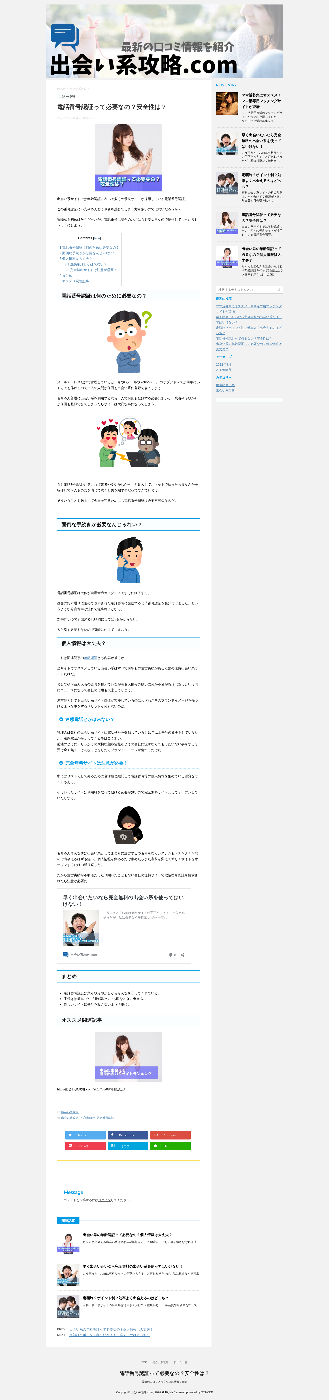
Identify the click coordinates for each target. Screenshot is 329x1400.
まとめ (66, 275)
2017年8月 (223, 370)
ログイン (104, 1200)
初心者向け (87, 1118)
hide (97, 238)
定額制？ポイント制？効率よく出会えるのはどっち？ (126, 1298)
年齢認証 (90, 658)
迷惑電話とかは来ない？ (86, 264)
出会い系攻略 (70, 1112)
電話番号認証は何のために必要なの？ (89, 247)
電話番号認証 (105, 1118)
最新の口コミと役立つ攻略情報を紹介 (164, 1381)
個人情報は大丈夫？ (76, 259)
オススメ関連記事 (74, 281)
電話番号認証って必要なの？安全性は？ (244, 338)
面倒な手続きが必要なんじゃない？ (88, 253)
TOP (144, 1362)
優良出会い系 (225, 385)
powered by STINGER (199, 1392)
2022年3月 (223, 364)
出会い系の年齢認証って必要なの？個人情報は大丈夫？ (127, 1235)
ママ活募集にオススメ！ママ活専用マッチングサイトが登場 (261, 101)
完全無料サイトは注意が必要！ (91, 270)
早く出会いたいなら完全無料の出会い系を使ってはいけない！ (133, 1266)
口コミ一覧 (181, 1362)
